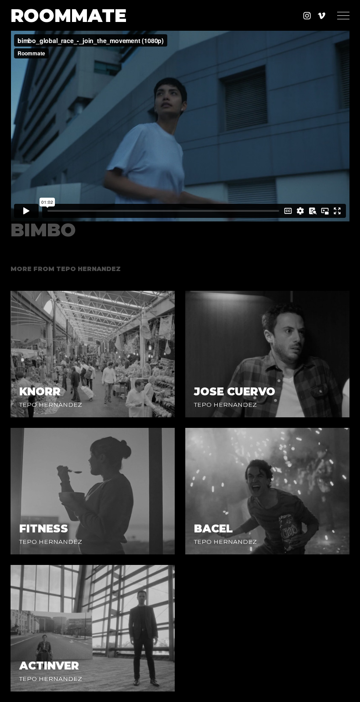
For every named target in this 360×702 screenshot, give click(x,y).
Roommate (68, 15)
